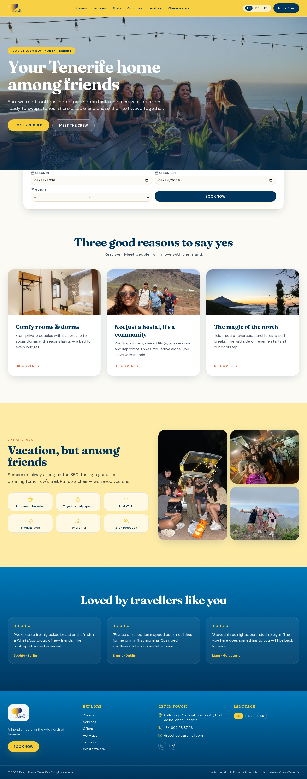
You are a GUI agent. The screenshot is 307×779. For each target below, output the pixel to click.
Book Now (286, 8)
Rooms (81, 8)
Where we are (178, 8)
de (257, 8)
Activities (134, 8)
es (265, 8)
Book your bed (28, 125)
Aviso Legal (218, 772)
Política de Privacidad (245, 772)
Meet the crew (73, 125)
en (249, 8)
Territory (155, 8)
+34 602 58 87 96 (178, 727)
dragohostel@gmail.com (183, 735)
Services (99, 8)
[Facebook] (173, 746)
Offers (116, 8)
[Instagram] (162, 746)
